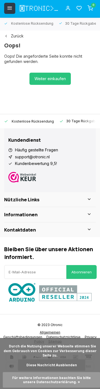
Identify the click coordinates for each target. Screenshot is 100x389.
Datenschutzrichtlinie (63, 337)
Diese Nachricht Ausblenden (51, 365)
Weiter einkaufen (50, 78)
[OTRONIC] (38, 8)
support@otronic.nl (32, 156)
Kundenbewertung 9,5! (36, 163)
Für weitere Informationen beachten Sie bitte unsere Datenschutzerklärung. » (52, 380)
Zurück (17, 36)
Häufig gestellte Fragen (36, 150)
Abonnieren (81, 272)
